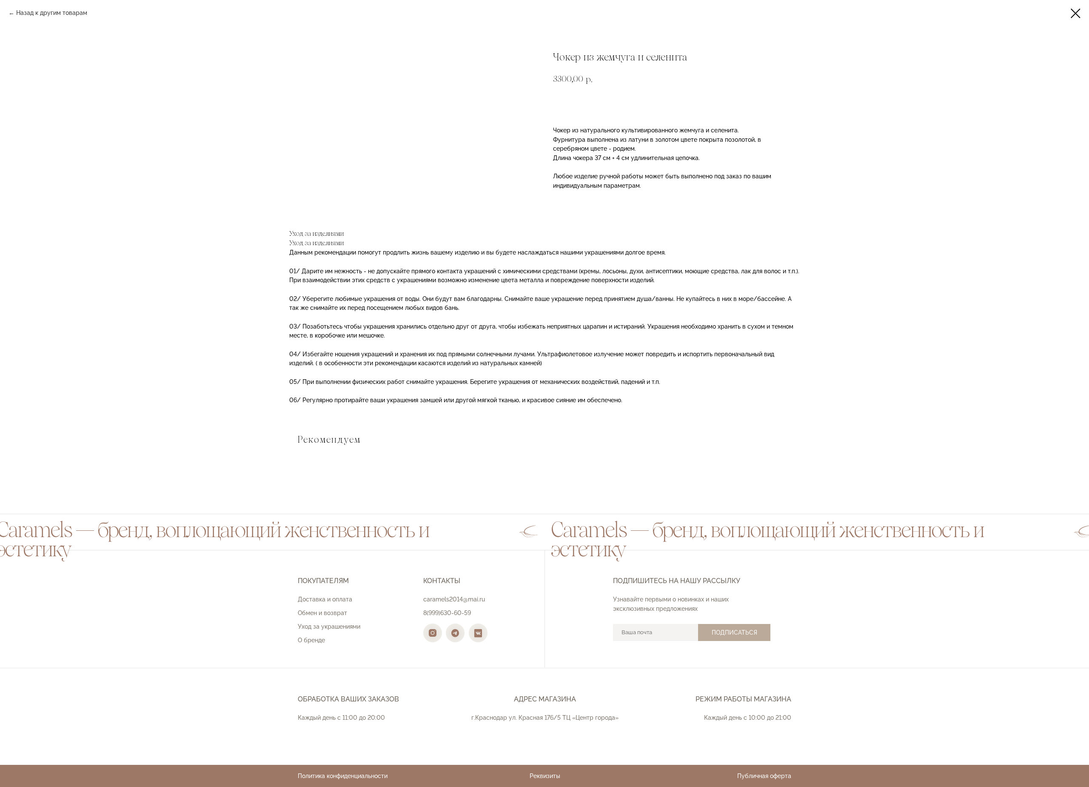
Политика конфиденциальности (343, 776)
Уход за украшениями (329, 626)
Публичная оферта (764, 776)
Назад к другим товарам (51, 12)
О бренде (311, 640)
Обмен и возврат (322, 613)
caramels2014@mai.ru (454, 599)
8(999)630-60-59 (447, 613)
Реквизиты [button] (545, 776)
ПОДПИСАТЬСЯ (734, 632)
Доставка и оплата (325, 599)
